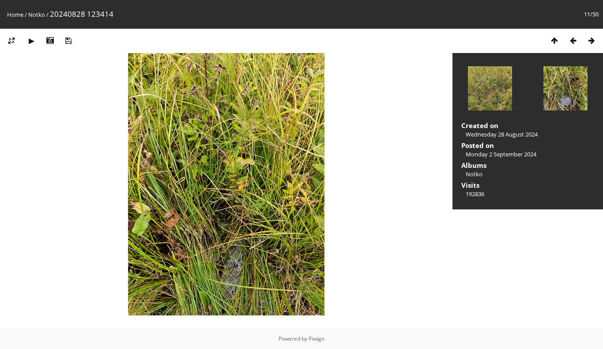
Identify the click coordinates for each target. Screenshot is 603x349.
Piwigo (316, 338)
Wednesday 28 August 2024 (502, 134)
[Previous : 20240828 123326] (573, 40)
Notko (36, 15)
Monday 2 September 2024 (501, 154)
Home (15, 15)
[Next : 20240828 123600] (591, 40)
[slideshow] (31, 40)
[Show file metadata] (50, 40)
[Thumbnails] (554, 40)
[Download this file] (68, 40)
